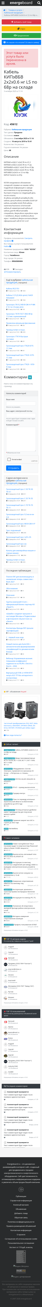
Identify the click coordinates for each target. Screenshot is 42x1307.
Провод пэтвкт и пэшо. (15, 330)
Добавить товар (21, 1213)
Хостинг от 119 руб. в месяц (21, 1247)
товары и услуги (9, 750)
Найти (6, 246)
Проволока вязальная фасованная (20, 323)
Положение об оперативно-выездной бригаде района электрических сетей (19, 908)
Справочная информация (21, 1200)
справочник (8, 787)
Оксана (11, 975)
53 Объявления (12, 977)
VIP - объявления (16, 691)
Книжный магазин (21, 1205)
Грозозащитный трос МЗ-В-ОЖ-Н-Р (20, 524)
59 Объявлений (12, 965)
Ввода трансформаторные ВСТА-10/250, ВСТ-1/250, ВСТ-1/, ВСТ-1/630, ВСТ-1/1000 (19, 760)
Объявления (21, 1209)
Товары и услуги (15, 10)
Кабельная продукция (13, 12)
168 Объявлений (13, 1062)
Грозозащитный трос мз (16, 544)
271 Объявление (13, 1051)
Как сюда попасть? (14, 735)
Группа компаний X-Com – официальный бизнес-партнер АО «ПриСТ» (20, 604)
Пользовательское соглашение (21, 1243)
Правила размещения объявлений (21, 1226)
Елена (10, 1038)
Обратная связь (21, 1217)
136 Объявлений (13, 1074)
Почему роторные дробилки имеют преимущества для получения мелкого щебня (20, 812)
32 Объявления (12, 999)
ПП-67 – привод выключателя (24, 787)
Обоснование (12, 588)
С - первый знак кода (15, 637)
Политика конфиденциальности (21, 1222)
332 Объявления (13, 948)
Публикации (21, 1196)
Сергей (10, 952)
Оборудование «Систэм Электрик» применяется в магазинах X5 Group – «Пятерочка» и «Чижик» (19, 771)
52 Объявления (12, 982)
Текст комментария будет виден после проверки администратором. (18, 1096)
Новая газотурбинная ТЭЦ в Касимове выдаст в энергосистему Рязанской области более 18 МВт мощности (21, 846)
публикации (8, 769)
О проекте (21, 1234)
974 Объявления (13, 1029)
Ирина (10, 1027)
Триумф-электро (19, 793)
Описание (10, 595)
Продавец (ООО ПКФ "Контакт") (20, 964)
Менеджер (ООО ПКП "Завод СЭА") (21, 986)
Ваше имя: (10, 399)
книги (6, 828)
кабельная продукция (16, 482)
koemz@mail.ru (13, 1032)
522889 (10, 1072)
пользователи (8, 925)
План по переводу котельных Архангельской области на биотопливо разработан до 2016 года (19, 801)
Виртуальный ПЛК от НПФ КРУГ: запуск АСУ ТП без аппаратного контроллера (19, 675)
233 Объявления (13, 1057)
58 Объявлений (12, 971)
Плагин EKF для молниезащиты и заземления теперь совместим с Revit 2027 (20, 579)
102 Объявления (13, 960)
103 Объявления (13, 954)
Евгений (11, 958)
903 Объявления (13, 1034)
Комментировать (13, 272)
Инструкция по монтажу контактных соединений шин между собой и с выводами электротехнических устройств (21, 864)
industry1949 (13, 1066)
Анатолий (11, 980)
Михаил (11, 997)
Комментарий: (12, 425)
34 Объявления (12, 993)
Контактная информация (21, 1230)
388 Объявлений (13, 1040)
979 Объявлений (13, 1023)
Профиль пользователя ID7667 (25, 925)
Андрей (11, 947)
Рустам (10, 992)
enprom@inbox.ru (14, 969)
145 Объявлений (13, 1068)
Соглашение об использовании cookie (21, 1239)
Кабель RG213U (12, 288)
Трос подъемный (13, 530)
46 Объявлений (12, 988)
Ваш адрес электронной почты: (19, 411)
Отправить (13, 468)
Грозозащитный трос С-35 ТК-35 (19, 498)
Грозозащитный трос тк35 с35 (18, 537)
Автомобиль (13, 828)
